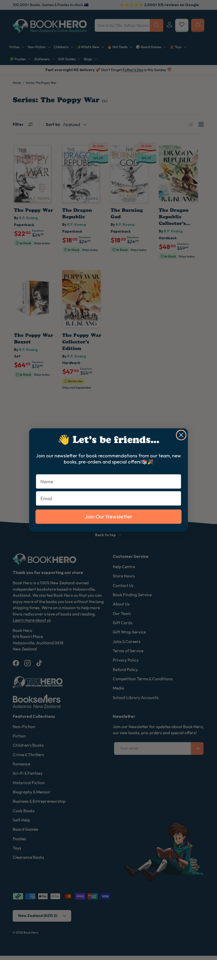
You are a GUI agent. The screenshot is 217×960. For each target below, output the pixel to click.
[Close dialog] (181, 435)
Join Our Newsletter (108, 516)
